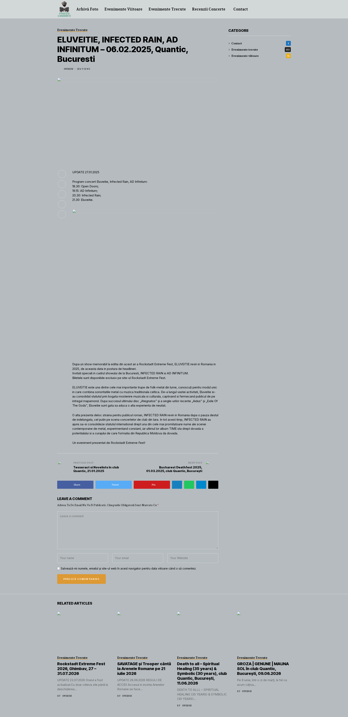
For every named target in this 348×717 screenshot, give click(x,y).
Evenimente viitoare (260, 55)
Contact (260, 43)
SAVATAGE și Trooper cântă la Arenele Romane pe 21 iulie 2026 (144, 668)
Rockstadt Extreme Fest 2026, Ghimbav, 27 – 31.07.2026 (81, 668)
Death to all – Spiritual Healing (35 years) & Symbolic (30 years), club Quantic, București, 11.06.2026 (202, 673)
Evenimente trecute (260, 49)
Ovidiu (68, 69)
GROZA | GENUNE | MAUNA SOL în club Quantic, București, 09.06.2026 (263, 668)
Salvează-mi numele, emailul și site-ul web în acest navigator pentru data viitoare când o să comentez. (128, 568)
